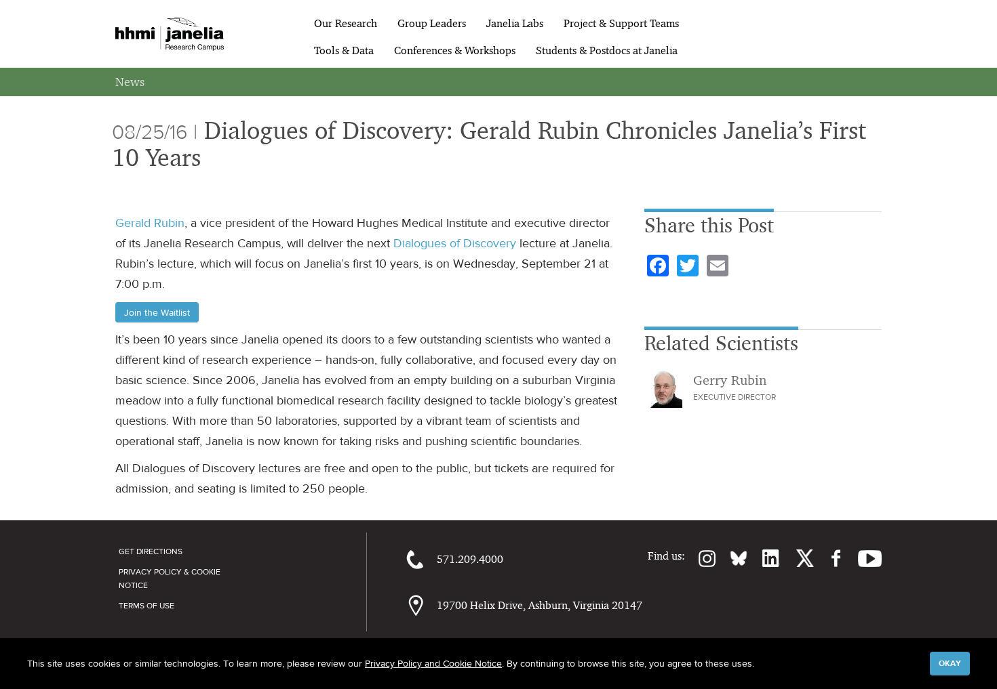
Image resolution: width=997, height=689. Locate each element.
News (129, 82)
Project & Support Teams (621, 23)
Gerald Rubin (149, 223)
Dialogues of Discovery (454, 243)
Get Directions (150, 551)
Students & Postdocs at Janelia (607, 50)
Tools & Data (344, 50)
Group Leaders (431, 23)
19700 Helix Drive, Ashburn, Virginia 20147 (539, 605)
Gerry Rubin (729, 380)
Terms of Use (146, 605)
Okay (950, 663)
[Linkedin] (763, 558)
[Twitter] (797, 558)
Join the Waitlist (157, 312)
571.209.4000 (470, 559)
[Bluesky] (731, 558)
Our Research (345, 23)
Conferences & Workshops (454, 50)
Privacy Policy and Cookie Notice (433, 663)
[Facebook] (829, 558)
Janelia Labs (514, 23)
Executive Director (734, 397)
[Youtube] (863, 558)
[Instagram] (700, 558)
